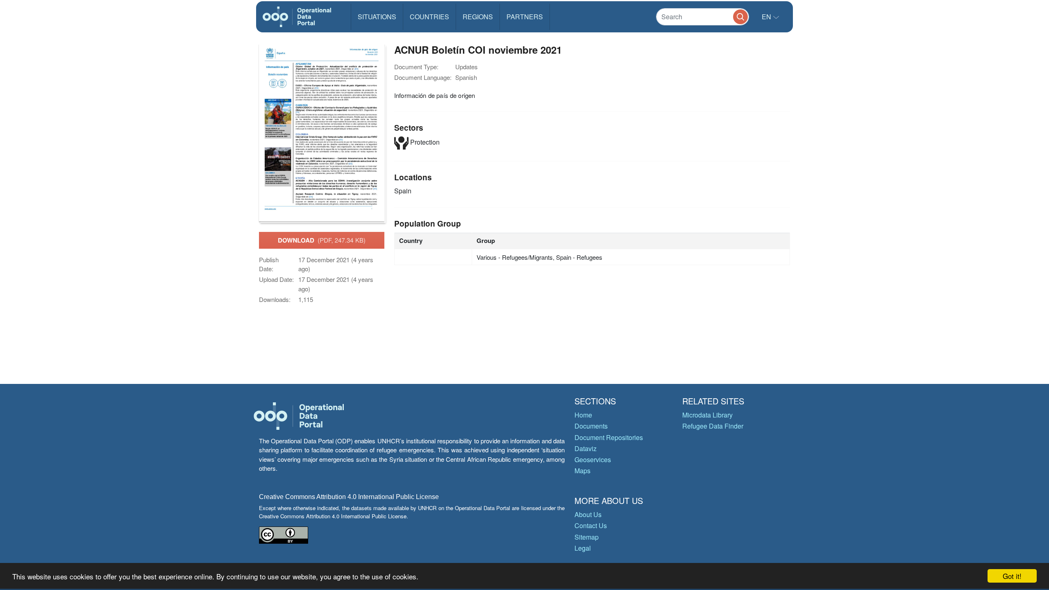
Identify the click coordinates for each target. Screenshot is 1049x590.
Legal (582, 548)
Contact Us (590, 525)
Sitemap (586, 537)
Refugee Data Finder (712, 426)
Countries (429, 16)
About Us (588, 514)
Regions (478, 16)
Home (583, 415)
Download (322, 240)
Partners (524, 16)
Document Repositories (608, 437)
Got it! (1012, 576)
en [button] (767, 16)
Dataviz (585, 448)
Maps (582, 470)
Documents (591, 426)
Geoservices (592, 459)
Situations (377, 16)
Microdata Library (707, 415)
